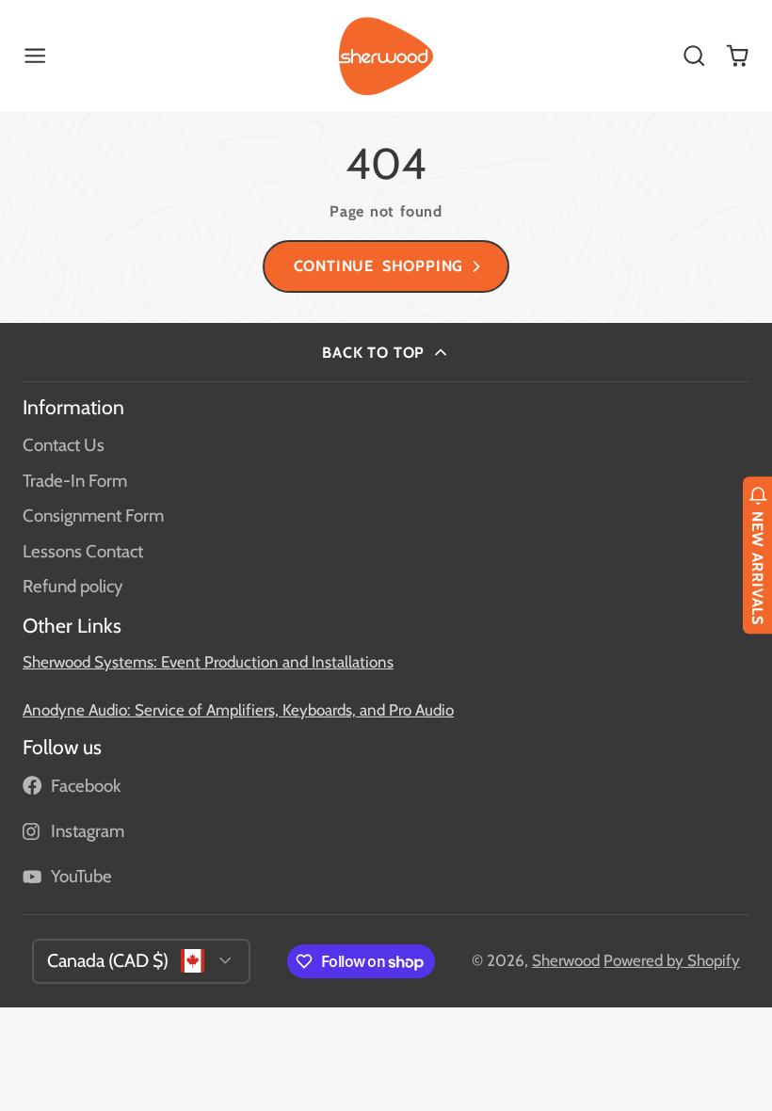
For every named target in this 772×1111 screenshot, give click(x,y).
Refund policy (72, 586)
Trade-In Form (75, 480)
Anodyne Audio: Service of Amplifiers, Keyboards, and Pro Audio (238, 709)
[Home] (386, 56)
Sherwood (566, 960)
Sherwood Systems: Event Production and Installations (208, 661)
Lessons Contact (83, 551)
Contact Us (64, 445)
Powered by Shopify (671, 960)
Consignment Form (93, 515)
